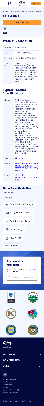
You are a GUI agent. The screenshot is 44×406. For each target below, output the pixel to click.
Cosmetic (19, 175)
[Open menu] (5, 3)
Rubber (34, 177)
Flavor (34, 168)
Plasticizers (20, 158)
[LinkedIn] (5, 375)
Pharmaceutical (22, 177)
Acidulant (27, 166)
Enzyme (18, 166)
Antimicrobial (32, 163)
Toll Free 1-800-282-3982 (11, 392)
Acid (29, 168)
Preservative (20, 168)
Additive (19, 170)
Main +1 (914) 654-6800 (11, 390)
